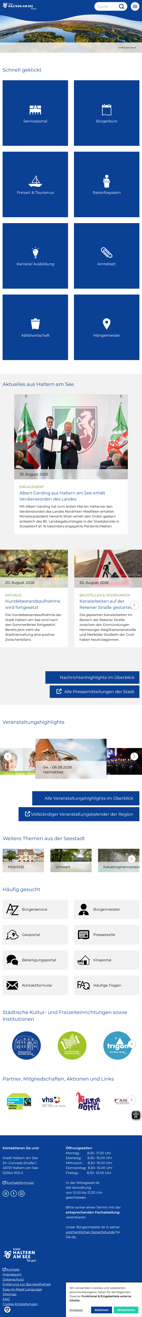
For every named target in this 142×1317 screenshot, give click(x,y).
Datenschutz (13, 1279)
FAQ (6, 1299)
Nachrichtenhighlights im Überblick (97, 677)
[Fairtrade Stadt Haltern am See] (19, 1101)
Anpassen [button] (76, 1310)
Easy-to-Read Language (22, 1289)
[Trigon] (116, 1045)
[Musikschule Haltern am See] (25, 1045)
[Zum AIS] (123, 1101)
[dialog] (104, 1299)
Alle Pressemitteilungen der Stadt (99, 693)
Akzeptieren (126, 1310)
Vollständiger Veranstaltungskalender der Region (85, 816)
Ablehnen (102, 1310)
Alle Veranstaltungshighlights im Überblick (89, 798)
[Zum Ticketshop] (88, 1101)
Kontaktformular (20, 1183)
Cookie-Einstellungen (20, 1304)
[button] (134, 605)
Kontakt (13, 1270)
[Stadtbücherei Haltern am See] (71, 1045)
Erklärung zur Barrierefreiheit (27, 1284)
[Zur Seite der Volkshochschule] (53, 1101)
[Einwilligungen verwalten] (7, 1310)
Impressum (12, 1274)
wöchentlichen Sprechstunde (90, 1232)
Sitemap (9, 1294)
